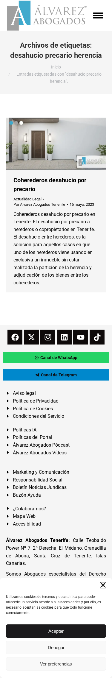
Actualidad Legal (27, 199)
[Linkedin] (64, 337)
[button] (103, 585)
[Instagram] (47, 337)
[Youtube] (80, 337)
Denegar (56, 647)
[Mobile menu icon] (98, 15)
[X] (31, 337)
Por (39, 204)
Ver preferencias (56, 663)
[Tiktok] (97, 337)
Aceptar (56, 631)
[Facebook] (14, 337)
